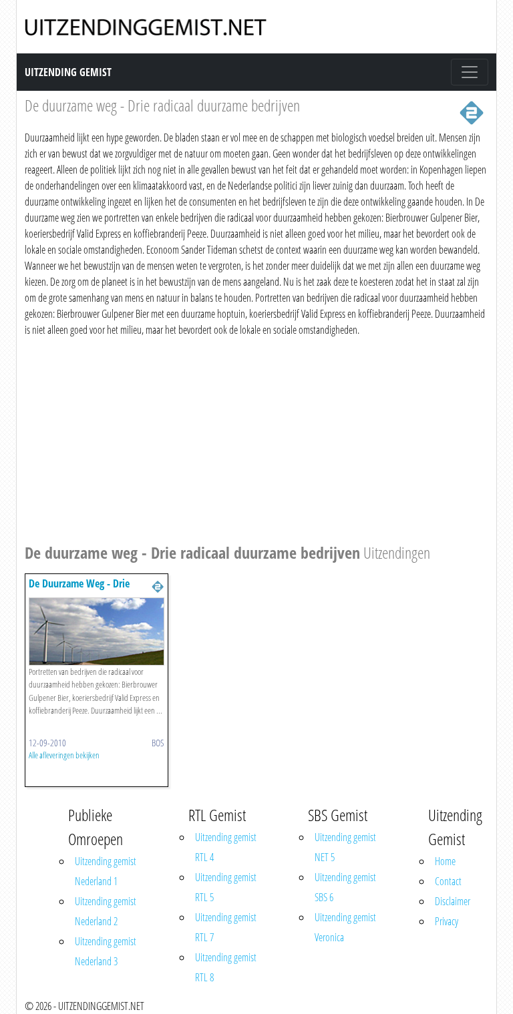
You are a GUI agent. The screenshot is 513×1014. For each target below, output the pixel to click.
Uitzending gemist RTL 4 (225, 847)
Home (445, 861)
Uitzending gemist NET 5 (345, 847)
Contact (448, 881)
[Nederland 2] (471, 111)
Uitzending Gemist (68, 72)
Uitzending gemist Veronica (345, 927)
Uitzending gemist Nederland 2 (105, 911)
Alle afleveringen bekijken (64, 755)
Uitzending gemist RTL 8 (225, 967)
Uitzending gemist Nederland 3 (105, 951)
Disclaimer (452, 901)
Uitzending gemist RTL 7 (225, 927)
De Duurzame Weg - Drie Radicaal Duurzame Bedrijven (88, 589)
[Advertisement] (256, 437)
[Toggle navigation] (469, 72)
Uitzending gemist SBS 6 (345, 887)
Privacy (446, 921)
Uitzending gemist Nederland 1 (105, 871)
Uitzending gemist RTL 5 (225, 887)
